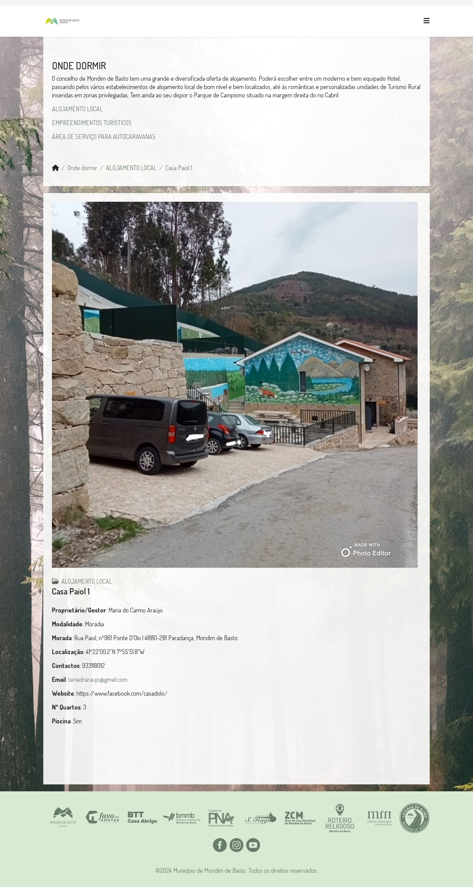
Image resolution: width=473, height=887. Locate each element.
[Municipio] (63, 818)
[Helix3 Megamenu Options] (426, 21)
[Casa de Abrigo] (142, 818)
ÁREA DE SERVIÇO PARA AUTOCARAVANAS (103, 136)
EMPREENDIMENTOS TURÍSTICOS (92, 123)
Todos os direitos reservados (282, 870)
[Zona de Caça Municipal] (300, 818)
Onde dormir (82, 168)
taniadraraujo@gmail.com (97, 679)
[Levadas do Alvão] (414, 818)
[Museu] (379, 818)
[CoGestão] (221, 818)
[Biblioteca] (181, 818)
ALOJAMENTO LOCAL (77, 109)
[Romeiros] (260, 818)
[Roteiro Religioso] (339, 818)
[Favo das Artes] (102, 818)
